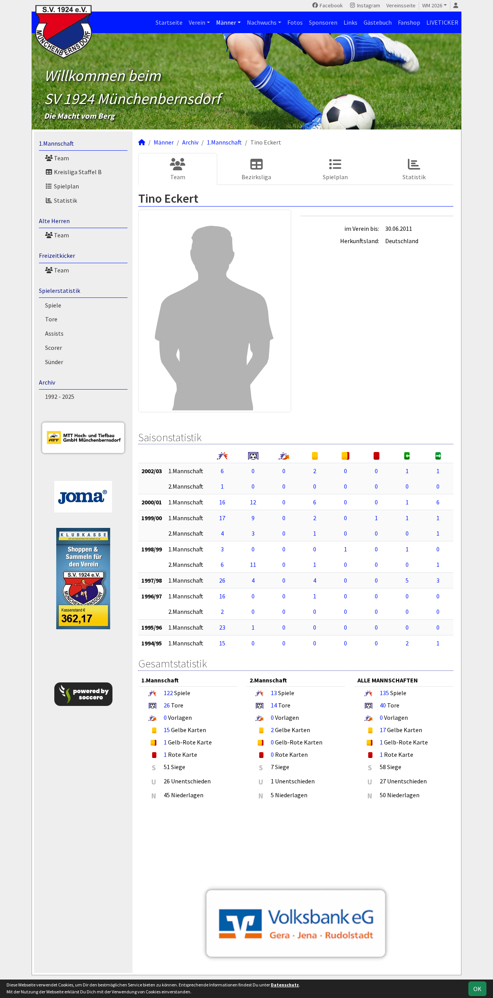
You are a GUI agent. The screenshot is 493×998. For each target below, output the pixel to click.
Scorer (53, 347)
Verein (197, 22)
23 (222, 627)
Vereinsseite (401, 5)
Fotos (295, 22)
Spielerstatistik (59, 290)
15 (222, 643)
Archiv (47, 382)
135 (384, 693)
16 (222, 502)
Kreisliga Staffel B (77, 172)
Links (350, 22)
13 (274, 693)
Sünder (54, 362)
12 (253, 502)
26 (222, 580)
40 (383, 705)
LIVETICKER (442, 22)
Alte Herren (54, 221)
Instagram (368, 5)
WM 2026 (432, 5)
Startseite (169, 22)
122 (168, 693)
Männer (226, 22)
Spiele (53, 305)
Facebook (331, 5)
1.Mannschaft (56, 143)
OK (477, 989)
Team (61, 158)
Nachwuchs (262, 22)
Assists (54, 333)
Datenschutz (285, 985)
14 (274, 705)
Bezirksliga (256, 177)
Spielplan (66, 186)
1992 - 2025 (59, 396)
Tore (51, 319)
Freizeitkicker (57, 255)
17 (222, 518)
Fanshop (409, 22)
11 (253, 564)
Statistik (65, 200)
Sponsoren (323, 22)
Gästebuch (378, 22)
